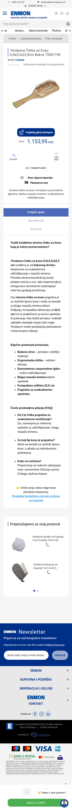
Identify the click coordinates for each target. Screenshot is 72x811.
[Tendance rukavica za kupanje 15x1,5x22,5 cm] (20, 572)
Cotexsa (19, 59)
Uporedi (13, 159)
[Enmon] (10, 631)
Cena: (22, 141)
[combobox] (32, 24)
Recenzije (36, 229)
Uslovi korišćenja (28, 727)
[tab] (36, 212)
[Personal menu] (56, 12)
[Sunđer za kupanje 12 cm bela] (18, 544)
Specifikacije (36, 220)
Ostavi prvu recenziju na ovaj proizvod (43, 64)
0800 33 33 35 (18, 2)
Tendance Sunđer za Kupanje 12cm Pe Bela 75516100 (47, 538)
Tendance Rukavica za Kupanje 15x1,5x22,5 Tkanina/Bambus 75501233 (48, 566)
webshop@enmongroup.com (53, 2)
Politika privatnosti (55, 644)
